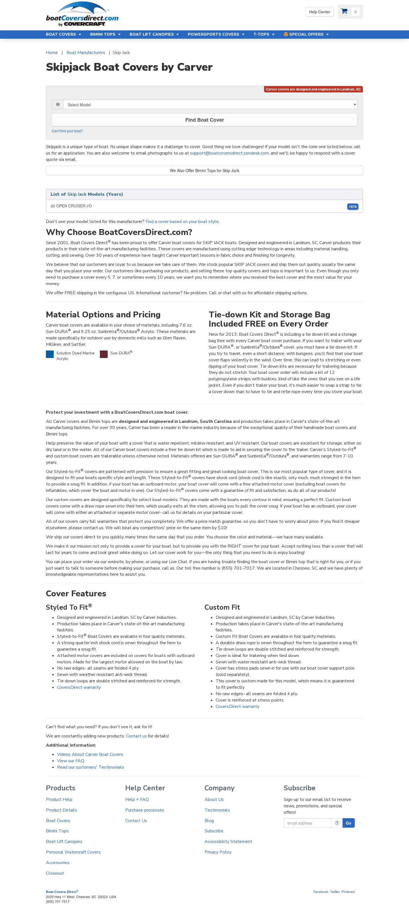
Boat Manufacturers (85, 53)
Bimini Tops (57, 831)
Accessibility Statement (228, 842)
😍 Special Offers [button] (304, 34)
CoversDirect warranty (79, 687)
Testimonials (217, 810)
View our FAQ (70, 761)
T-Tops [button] (261, 34)
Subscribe (213, 831)
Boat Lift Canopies (64, 842)
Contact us (136, 736)
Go (348, 823)
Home (52, 53)
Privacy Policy (217, 852)
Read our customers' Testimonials (90, 767)
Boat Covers (58, 821)
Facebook (320, 891)
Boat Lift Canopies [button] (152, 34)
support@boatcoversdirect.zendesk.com (229, 153)
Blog (209, 821)
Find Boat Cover (204, 119)
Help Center (319, 11)
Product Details (61, 810)
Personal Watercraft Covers (73, 852)
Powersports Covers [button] (214, 34)
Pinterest (348, 891)
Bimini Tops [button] (103, 34)
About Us (214, 799)
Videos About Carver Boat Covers (90, 754)
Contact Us (136, 821)
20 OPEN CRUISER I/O (204, 206)
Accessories (58, 863)
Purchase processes (144, 810)
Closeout (55, 873)
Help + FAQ (137, 799)
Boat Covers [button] (61, 34)
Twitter (335, 891)
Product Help (59, 799)
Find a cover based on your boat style (182, 222)
